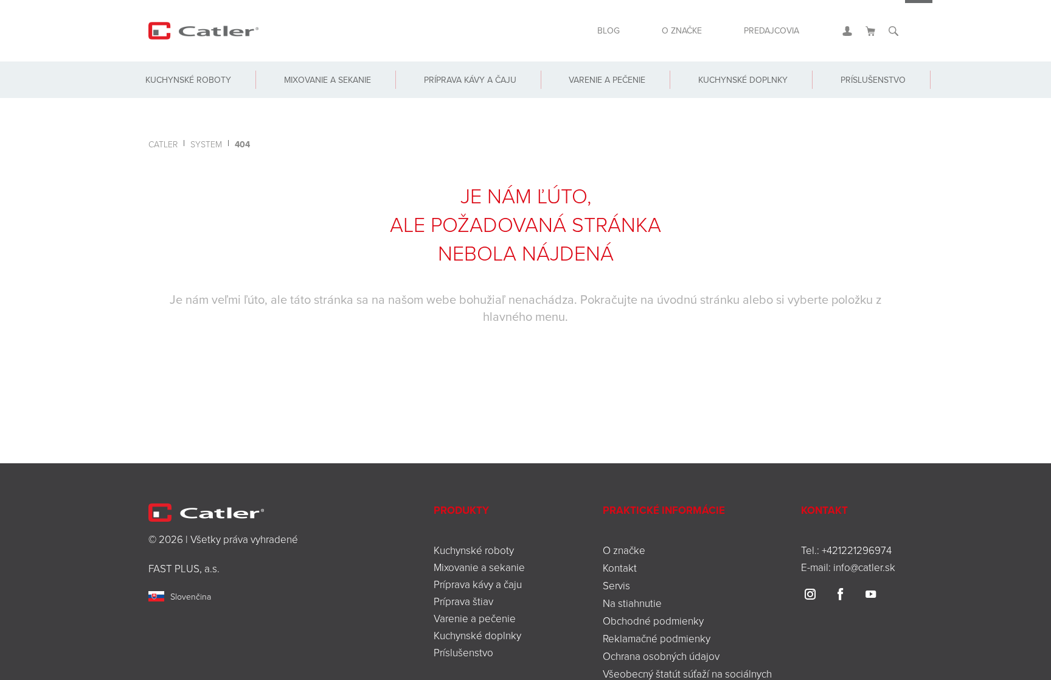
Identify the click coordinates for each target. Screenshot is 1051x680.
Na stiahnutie (632, 603)
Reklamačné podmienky (656, 638)
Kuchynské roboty (189, 98)
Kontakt (620, 568)
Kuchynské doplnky (734, 98)
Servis (616, 585)
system (206, 144)
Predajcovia (766, 35)
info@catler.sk (864, 567)
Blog (585, 35)
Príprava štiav (463, 601)
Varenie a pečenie (600, 98)
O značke (665, 35)
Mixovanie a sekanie (326, 98)
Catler (163, 144)
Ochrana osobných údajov (661, 656)
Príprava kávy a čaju (465, 98)
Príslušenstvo (867, 99)
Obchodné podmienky (653, 621)
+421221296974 (857, 550)
